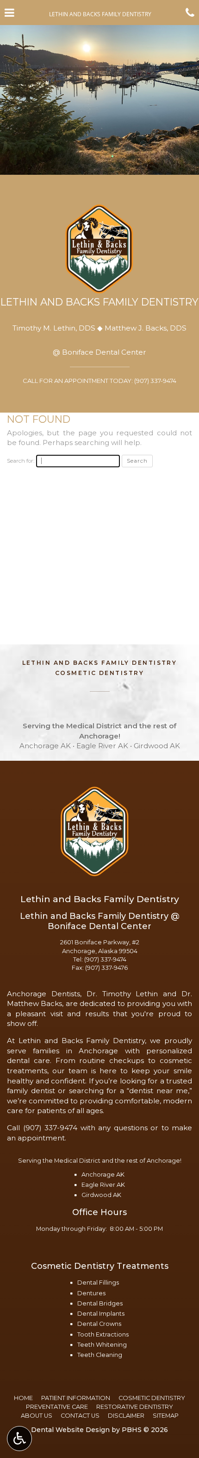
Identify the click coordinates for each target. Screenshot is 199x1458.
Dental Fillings (98, 1282)
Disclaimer (126, 1415)
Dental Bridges (100, 1303)
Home (23, 1397)
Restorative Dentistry (134, 1406)
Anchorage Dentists (43, 993)
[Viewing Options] (19, 1438)
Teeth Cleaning (99, 1354)
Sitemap (166, 1415)
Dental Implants (100, 1313)
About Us (36, 1415)
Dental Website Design (70, 1430)
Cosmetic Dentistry (151, 1397)
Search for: (20, 461)
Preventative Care (57, 1406)
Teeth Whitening (102, 1344)
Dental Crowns (99, 1323)
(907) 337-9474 (105, 959)
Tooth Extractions (103, 1334)
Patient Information (75, 1397)
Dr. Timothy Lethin (122, 993)
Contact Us (80, 1415)
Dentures (91, 1293)
